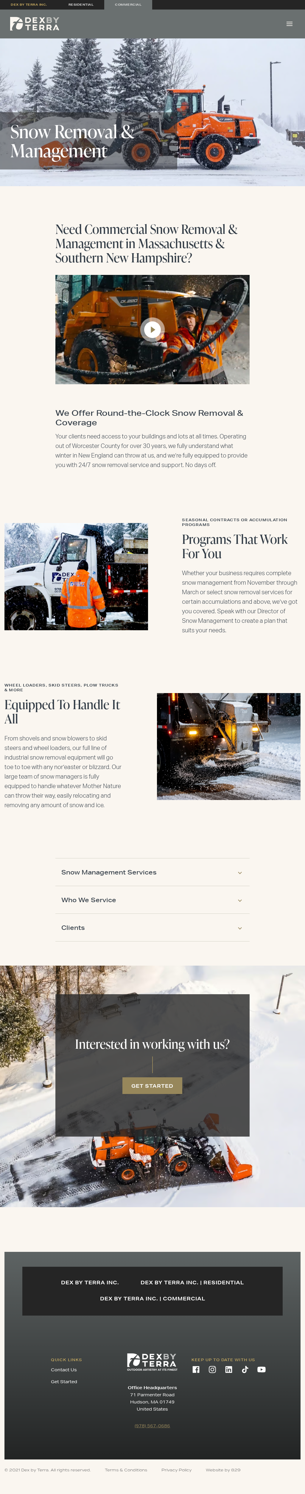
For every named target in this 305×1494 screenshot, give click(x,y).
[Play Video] (152, 329)
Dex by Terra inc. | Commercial (152, 1298)
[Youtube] (261, 1369)
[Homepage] (35, 24)
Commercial (128, 4)
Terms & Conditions (126, 1470)
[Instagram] (212, 1369)
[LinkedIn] (228, 1369)
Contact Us (64, 1369)
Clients (73, 927)
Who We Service (88, 899)
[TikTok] (245, 1369)
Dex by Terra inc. (29, 4)
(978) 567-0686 (152, 1425)
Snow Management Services (109, 872)
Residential (81, 4)
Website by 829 (223, 1470)
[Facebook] (196, 1369)
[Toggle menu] (289, 23)
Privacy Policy (176, 1470)
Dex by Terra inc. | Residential (192, 1282)
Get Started (64, 1381)
